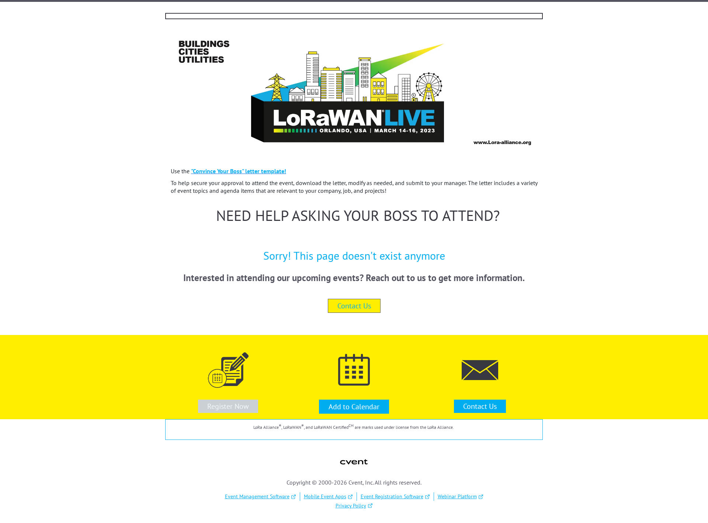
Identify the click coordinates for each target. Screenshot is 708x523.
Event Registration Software (392, 496)
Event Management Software (257, 496)
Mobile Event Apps (325, 496)
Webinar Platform (457, 496)
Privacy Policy (351, 505)
